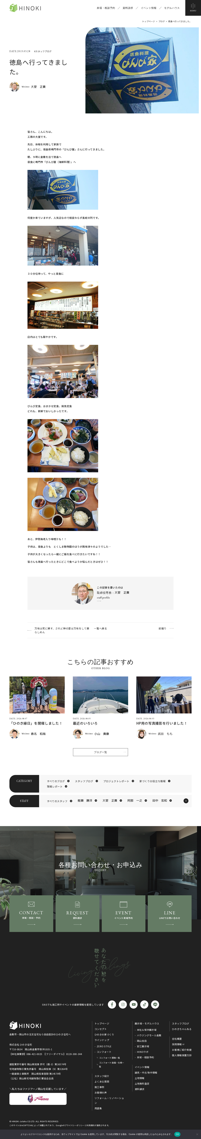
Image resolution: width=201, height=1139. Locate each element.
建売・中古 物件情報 (146, 1072)
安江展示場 (143, 1046)
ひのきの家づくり (104, 1034)
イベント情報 (149, 8)
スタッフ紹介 (102, 1076)
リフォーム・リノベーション (109, 1100)
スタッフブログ (84, 781)
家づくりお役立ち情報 (152, 781)
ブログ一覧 (100, 752)
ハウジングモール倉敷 (149, 1035)
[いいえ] (197, 1134)
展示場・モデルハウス (147, 1023)
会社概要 (177, 1038)
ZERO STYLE (104, 1046)
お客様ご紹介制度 (182, 1049)
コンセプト (101, 1029)
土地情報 (140, 1078)
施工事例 (99, 1087)
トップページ (102, 1023)
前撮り (162, 628)
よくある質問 (102, 1081)
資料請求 (128, 8)
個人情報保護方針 (182, 1055)
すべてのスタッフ (57, 801)
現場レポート (55, 786)
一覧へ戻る (100, 628)
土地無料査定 (142, 1083)
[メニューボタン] (193, 8)
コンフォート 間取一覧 (109, 1057)
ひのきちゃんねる (182, 1029)
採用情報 (177, 1044)
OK (177, 1134)
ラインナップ (102, 1040)
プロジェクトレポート (116, 781)
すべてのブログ (56, 781)
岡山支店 (142, 1040)
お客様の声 (101, 1092)
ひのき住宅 (25, 8)
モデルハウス (172, 8)
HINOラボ (143, 1051)
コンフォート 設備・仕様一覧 (111, 1064)
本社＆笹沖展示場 (147, 1029)
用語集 (98, 1108)
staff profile (103, 597)
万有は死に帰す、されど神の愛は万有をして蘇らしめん (62, 630)
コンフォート (104, 1051)
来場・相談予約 (106, 8)
